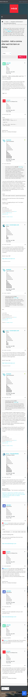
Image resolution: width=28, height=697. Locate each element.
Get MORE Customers (18, 492)
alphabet (6, 568)
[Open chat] (24, 693)
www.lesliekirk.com (5, 214)
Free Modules (9, 495)
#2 (25, 114)
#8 (25, 477)
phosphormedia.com (5, 496)
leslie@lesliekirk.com (9, 212)
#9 (25, 520)
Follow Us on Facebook (16, 495)
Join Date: (8, 71)
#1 (25, 76)
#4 (25, 244)
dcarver (6, 523)
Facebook (8, 216)
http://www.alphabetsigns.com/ (9, 543)
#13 (25, 665)
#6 (25, 350)
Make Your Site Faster (16, 494)
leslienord (15, 211)
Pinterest (11, 216)
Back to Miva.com (4, 1)
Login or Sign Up (22, 1)
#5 (25, 293)
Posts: (7, 73)
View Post (20, 167)
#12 (25, 638)
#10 (25, 566)
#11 (25, 606)
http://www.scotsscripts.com (8, 258)
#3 (25, 163)
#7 (25, 397)
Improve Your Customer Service (7, 492)
